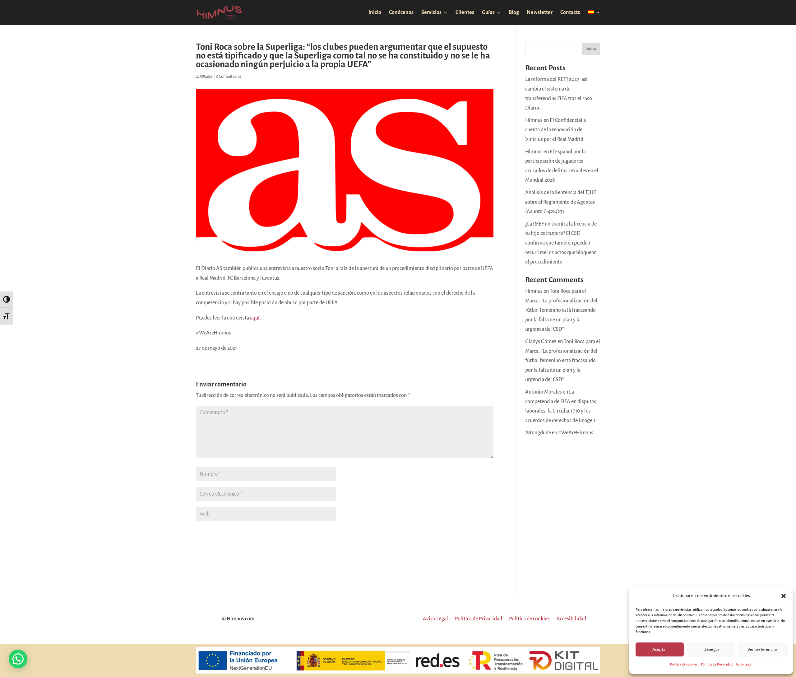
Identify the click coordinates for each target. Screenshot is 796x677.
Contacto (570, 12)
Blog (514, 12)
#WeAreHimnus (575, 433)
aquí (255, 318)
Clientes (465, 12)
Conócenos (401, 12)
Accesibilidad (571, 619)
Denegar (711, 649)
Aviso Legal (744, 664)
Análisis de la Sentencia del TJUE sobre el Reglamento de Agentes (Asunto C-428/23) (560, 202)
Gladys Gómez (541, 341)
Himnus (534, 291)
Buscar (591, 49)
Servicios (431, 12)
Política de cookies (684, 664)
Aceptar (659, 649)
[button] (783, 596)
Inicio (374, 12)
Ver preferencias (762, 649)
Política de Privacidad (717, 664)
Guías (488, 12)
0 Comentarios (228, 76)
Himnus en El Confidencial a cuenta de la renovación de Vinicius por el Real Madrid (555, 130)
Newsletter (540, 12)
